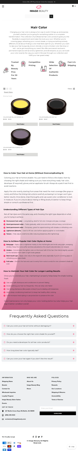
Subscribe (58, 413)
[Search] (51, 16)
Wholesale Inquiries (9, 392)
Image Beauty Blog (33, 385)
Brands (4, 385)
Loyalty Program (7, 396)
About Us (30, 381)
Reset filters (8, 92)
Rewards (55, 385)
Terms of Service (57, 399)
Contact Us (6, 388)
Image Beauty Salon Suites (11, 399)
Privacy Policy (56, 381)
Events (4, 403)
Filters (70, 89)
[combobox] (37, 16)
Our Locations (57, 388)
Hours (29, 388)
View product (20, 124)
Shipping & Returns (58, 392)
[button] (3, 6)
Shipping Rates (7, 381)
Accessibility (56, 396)
